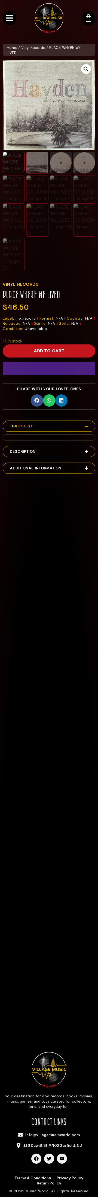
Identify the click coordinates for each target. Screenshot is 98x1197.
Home (12, 47)
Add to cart (49, 350)
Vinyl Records (33, 47)
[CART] (88, 18)
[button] (86, 69)
